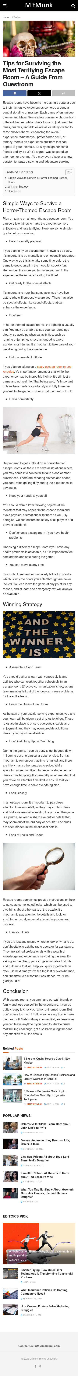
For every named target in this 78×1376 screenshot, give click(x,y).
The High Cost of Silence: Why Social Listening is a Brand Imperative (39, 1253)
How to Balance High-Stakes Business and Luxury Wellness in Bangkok (49, 1077)
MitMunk (39, 5)
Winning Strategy (18, 186)
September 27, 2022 (33, 1132)
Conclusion (14, 191)
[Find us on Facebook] (35, 1366)
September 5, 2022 (32, 1181)
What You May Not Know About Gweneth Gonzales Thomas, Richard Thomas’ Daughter (47, 1193)
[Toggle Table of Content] (67, 172)
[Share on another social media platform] (63, 93)
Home (6, 17)
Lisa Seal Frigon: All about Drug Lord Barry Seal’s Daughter (45, 1158)
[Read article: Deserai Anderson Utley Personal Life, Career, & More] (10, 1144)
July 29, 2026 (52, 1067)
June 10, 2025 (30, 1282)
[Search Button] (73, 5)
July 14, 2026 (52, 1104)
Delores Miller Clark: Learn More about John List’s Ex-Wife (45, 1126)
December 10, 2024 (32, 1315)
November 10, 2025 (17, 1260)
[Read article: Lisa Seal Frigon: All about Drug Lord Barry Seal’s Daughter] (10, 1160)
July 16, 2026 (52, 1083)
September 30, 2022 (33, 1149)
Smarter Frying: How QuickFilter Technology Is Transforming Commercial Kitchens (47, 1273)
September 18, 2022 (33, 1165)
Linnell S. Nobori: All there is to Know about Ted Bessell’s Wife (45, 1175)
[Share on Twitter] (39, 93)
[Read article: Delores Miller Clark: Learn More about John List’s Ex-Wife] (10, 1127)
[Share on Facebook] (15, 93)
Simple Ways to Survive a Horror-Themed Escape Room (38, 180)
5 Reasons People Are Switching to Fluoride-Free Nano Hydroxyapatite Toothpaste (44, 1095)
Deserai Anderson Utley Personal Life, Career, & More (45, 1142)
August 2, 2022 (30, 1201)
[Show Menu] (4, 5)
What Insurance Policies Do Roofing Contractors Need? (44, 1292)
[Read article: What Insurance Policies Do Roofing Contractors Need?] (10, 1293)
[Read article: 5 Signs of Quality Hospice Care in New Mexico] (12, 1063)
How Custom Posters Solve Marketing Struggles (45, 1308)
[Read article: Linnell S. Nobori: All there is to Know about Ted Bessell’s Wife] (10, 1176)
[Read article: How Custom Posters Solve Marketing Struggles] (10, 1309)
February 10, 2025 (32, 1298)
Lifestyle (16, 17)
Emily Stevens (34, 1067)
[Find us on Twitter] (39, 1366)
